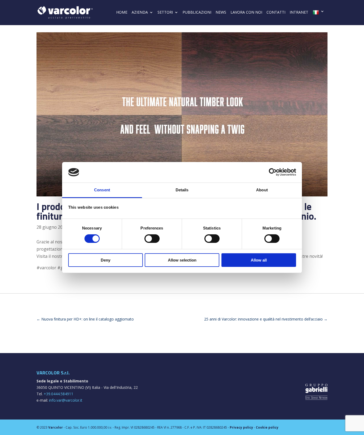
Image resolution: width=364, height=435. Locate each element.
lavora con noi (246, 12)
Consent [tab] (102, 190)
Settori (165, 12)
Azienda (140, 12)
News (221, 12)
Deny (105, 260)
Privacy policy (241, 427)
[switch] (152, 238)
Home (121, 12)
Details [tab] (182, 190)
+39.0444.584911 (58, 393)
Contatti (275, 12)
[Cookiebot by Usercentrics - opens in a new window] (272, 172)
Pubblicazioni (197, 12)
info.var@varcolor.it (65, 400)
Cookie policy (267, 427)
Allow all (259, 260)
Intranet (299, 12)
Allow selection (182, 260)
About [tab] (262, 190)
